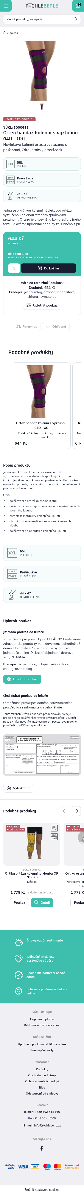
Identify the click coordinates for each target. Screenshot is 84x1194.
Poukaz (19, 903)
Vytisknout (21, 788)
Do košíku (51, 268)
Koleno (13, 33)
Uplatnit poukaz (45, 305)
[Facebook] (41, 1148)
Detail (45, 903)
